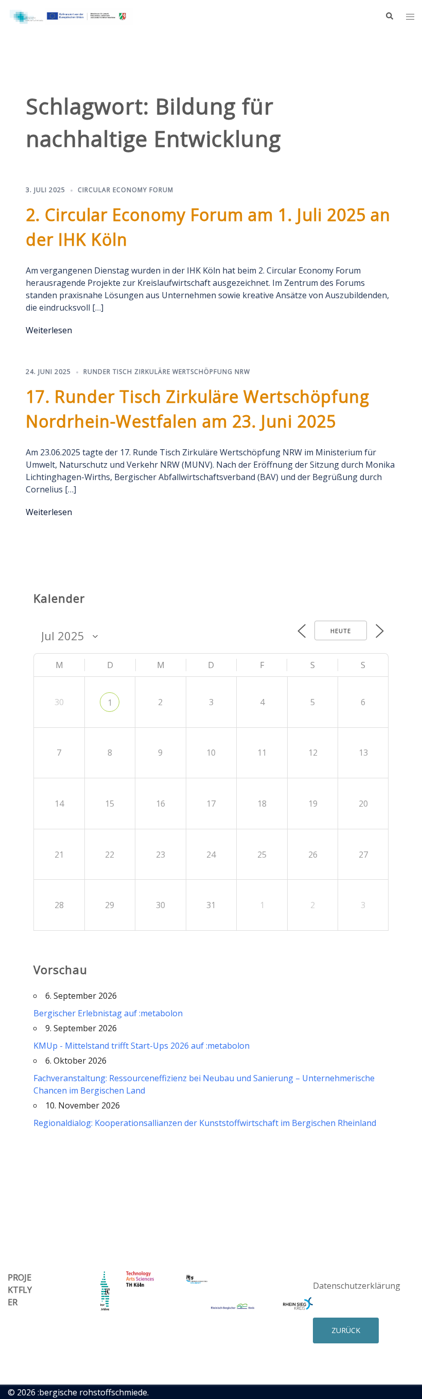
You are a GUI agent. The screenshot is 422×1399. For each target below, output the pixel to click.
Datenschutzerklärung (356, 1285)
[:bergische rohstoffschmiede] (70, 15)
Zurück (345, 1330)
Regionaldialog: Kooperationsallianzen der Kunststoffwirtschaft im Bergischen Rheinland (204, 1123)
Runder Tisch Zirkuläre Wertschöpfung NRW (166, 371)
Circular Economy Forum (125, 189)
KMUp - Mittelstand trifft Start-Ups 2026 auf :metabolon (141, 1045)
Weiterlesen (49, 330)
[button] (389, 16)
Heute (340, 631)
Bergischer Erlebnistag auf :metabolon (108, 1013)
